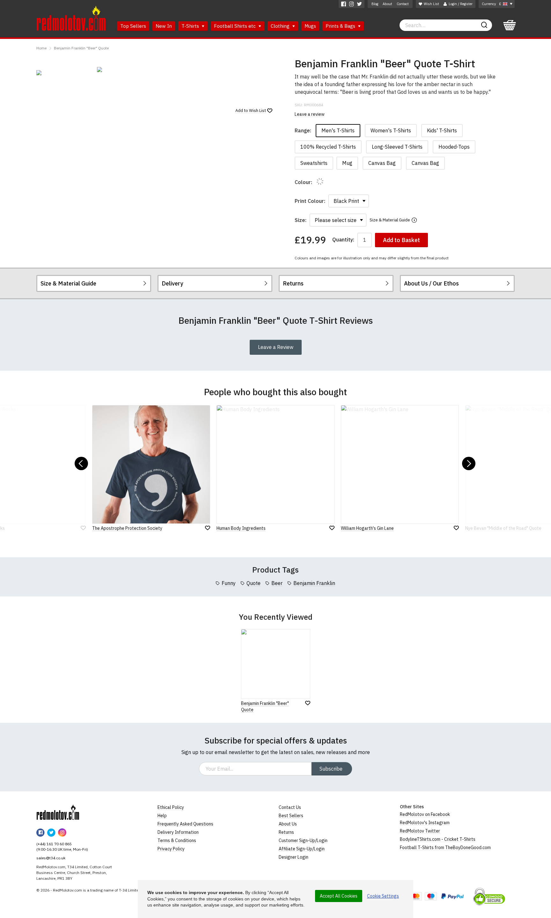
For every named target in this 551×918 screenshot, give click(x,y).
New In (164, 26)
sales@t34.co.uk (50, 857)
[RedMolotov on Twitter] (360, 4)
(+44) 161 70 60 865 (54, 843)
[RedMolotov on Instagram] (352, 4)
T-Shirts (190, 26)
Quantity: (343, 240)
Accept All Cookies (338, 896)
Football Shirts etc (235, 26)
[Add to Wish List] (307, 703)
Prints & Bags (341, 26)
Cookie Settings (383, 896)
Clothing (281, 26)
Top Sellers (133, 26)
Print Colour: (310, 201)
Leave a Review (275, 347)
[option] (63, 72)
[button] (81, 463)
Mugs (310, 26)
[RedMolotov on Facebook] (344, 4)
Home (41, 48)
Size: (300, 220)
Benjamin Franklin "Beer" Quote (81, 48)
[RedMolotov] (57, 812)
